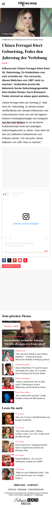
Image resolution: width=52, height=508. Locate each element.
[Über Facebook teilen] (4, 260)
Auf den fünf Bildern (13, 122)
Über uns (19, 485)
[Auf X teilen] (9, 260)
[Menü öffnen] (3, 4)
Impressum (12, 489)
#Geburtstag (11, 266)
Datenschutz (22, 489)
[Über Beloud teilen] (25, 260)
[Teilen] (15, 260)
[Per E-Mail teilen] (20, 260)
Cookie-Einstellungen (36, 489)
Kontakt (33, 485)
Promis (4, 63)
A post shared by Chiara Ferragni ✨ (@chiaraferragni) (27, 252)
